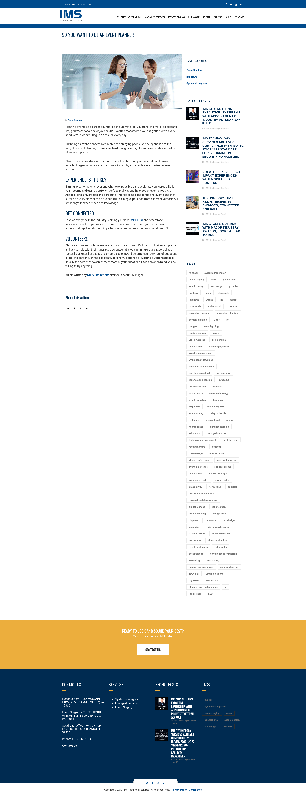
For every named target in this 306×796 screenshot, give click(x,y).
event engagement (219, 346)
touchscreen (219, 506)
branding (218, 399)
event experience (198, 466)
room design (196, 453)
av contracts (223, 373)
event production (198, 546)
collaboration (196, 553)
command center (229, 567)
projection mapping (199, 313)
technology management (202, 440)
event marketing (198, 399)
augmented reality (199, 480)
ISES (140, 220)
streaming (194, 560)
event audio (195, 346)
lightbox (193, 292)
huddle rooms (217, 453)
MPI (133, 220)
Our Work (193, 17)
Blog (228, 17)
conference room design (223, 553)
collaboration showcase (202, 493)
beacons (216, 446)
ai (225, 587)
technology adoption (200, 379)
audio (229, 419)
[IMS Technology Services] (71, 15)
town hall (194, 573)
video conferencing (199, 460)
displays (193, 520)
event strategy (197, 413)
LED (210, 593)
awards (234, 299)
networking (215, 486)
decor (208, 292)
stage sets (223, 292)
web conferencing (227, 460)
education (194, 433)
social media (219, 339)
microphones (196, 426)
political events (222, 466)
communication (197, 386)
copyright (233, 486)
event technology (219, 393)
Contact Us (153, 649)
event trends (196, 393)
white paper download (201, 359)
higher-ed (194, 580)
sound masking (197, 513)
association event (221, 533)
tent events (195, 540)
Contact (239, 17)
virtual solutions (215, 573)
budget (193, 326)
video (217, 319)
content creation (198, 319)
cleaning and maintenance (203, 587)
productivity (195, 486)
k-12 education (197, 533)
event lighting (211, 326)
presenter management (201, 366)
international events (218, 526)
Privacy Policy (179, 789)
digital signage (197, 506)
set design (216, 286)
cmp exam (194, 406)
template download (199, 373)
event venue (195, 473)
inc (221, 299)
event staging (196, 279)
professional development (203, 500)
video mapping (197, 339)
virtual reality (222, 480)
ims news (194, 299)
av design (229, 520)
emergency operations (201, 567)
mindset (193, 272)
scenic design (196, 286)
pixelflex (233, 286)
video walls (221, 546)
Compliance (195, 789)
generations (229, 279)
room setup (211, 520)
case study (195, 306)
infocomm (224, 379)
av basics (194, 419)
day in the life (218, 413)
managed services (216, 433)
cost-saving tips (215, 406)
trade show (212, 580)
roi (227, 319)
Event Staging (176, 17)
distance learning (219, 426)
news (213, 279)
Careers (217, 17)
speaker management (200, 353)
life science (195, 593)
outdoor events (197, 333)
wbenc (209, 299)
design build (213, 419)
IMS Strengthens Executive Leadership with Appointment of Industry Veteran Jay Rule (221, 116)
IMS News (191, 76)
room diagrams (197, 446)
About (206, 17)
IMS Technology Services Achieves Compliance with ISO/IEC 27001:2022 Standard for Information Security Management (183, 743)
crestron (232, 306)
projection (194, 526)
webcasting (213, 560)
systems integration (215, 272)
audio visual (214, 306)
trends (215, 333)
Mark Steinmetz (98, 275)
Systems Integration (129, 17)
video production (217, 540)
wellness (217, 386)
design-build (219, 513)
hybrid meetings (218, 473)
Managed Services (155, 17)
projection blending (228, 313)
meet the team (230, 440)
